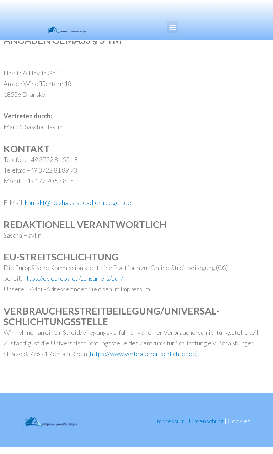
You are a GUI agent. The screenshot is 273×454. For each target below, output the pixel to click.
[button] (172, 27)
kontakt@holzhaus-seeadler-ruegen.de (78, 202)
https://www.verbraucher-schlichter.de (143, 354)
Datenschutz (206, 421)
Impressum (170, 421)
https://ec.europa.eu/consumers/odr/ (72, 278)
